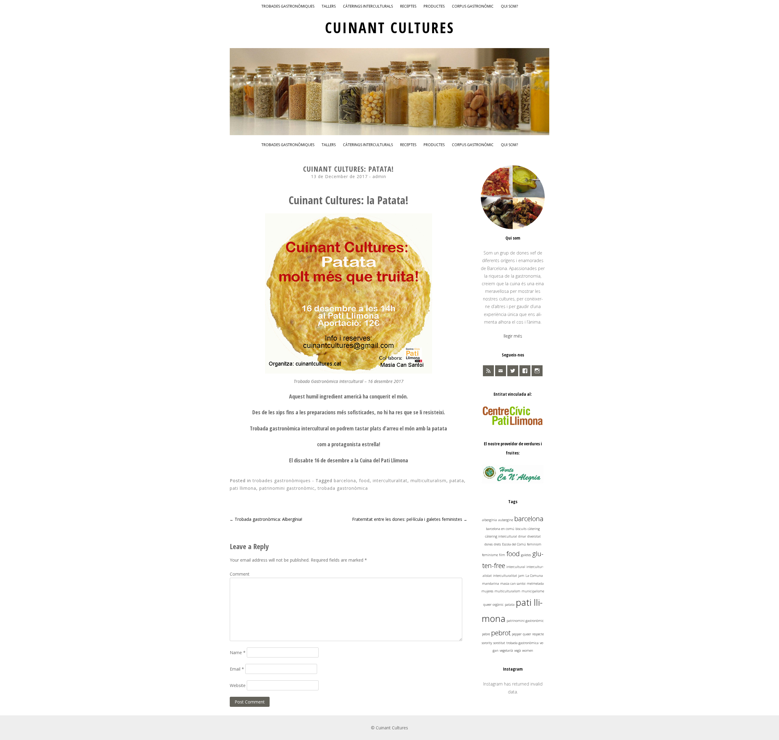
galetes (526, 555)
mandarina (490, 583)
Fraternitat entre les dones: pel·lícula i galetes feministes (409, 519)
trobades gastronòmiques (282, 480)
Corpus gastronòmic (473, 6)
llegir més (513, 336)
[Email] (500, 370)
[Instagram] (537, 370)
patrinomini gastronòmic (287, 488)
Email (237, 669)
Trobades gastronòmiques (287, 6)
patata (456, 480)
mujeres (487, 591)
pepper (517, 634)
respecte (538, 634)
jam (521, 575)
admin (379, 176)
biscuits (520, 529)
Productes (434, 6)
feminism (534, 544)
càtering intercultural (501, 536)
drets (497, 544)
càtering (534, 529)
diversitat (534, 536)
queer (527, 634)
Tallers (329, 6)
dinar (522, 536)
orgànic (498, 604)
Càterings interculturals (368, 6)
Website (238, 685)
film (502, 555)
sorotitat (499, 643)
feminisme (490, 555)
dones (488, 544)
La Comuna (534, 575)
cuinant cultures (389, 27)
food (364, 480)
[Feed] (488, 370)
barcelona (345, 480)
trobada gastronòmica (343, 488)
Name (238, 652)
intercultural (515, 567)
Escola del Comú (514, 544)
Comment (240, 574)
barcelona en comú (500, 529)
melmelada (535, 583)
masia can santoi (513, 583)
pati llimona (243, 488)
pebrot (501, 632)
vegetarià (506, 650)
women (527, 650)
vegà (517, 650)
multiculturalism (428, 480)
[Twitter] (512, 370)
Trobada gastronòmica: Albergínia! (266, 519)
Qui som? (509, 6)
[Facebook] (524, 370)
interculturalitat (390, 480)
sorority (487, 643)
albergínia (489, 520)
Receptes (408, 6)
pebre (486, 634)
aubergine (505, 520)
